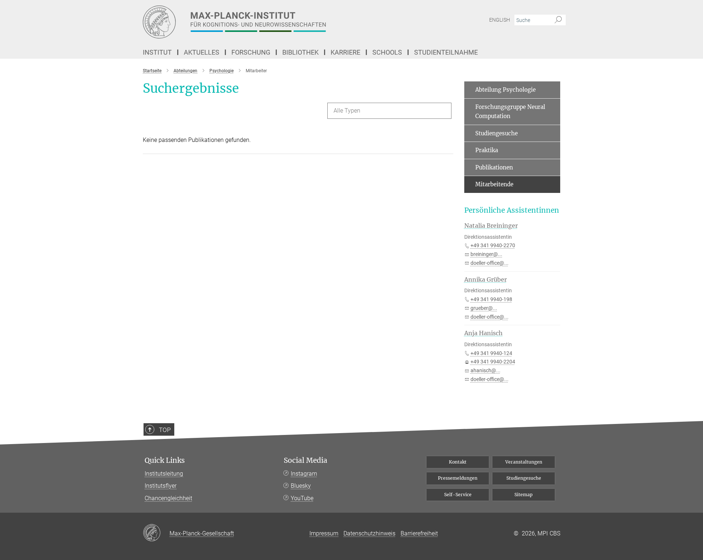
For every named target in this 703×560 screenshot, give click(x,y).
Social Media (305, 460)
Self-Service (458, 494)
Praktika (486, 150)
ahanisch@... (485, 370)
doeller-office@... (489, 263)
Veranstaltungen (523, 462)
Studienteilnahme (446, 52)
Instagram (304, 473)
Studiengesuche (496, 133)
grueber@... (483, 308)
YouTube (302, 498)
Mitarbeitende (494, 184)
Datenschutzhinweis (369, 533)
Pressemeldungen (457, 478)
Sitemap (523, 494)
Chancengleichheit (168, 498)
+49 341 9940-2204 (492, 362)
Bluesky (301, 485)
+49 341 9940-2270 (492, 245)
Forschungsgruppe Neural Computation (510, 111)
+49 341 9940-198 (491, 299)
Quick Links (165, 460)
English (499, 20)
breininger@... (486, 254)
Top (165, 429)
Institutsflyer (160, 485)
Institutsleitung (164, 473)
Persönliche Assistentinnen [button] (511, 210)
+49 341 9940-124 (491, 353)
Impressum (323, 533)
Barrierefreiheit (419, 533)
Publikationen (494, 167)
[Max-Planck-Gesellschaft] (156, 533)
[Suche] (558, 20)
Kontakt (457, 462)
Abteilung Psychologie (505, 89)
